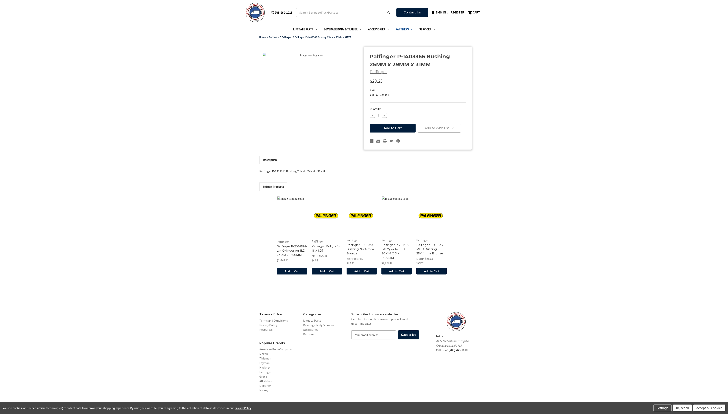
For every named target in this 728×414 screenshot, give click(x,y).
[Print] (385, 141)
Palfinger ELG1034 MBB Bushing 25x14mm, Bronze (429, 249)
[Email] (378, 141)
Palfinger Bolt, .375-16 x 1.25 (326, 248)
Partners (402, 29)
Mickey (263, 390)
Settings (662, 408)
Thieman (265, 358)
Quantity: (375, 108)
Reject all (682, 408)
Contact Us (412, 12)
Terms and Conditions (273, 320)
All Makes (265, 381)
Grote (263, 376)
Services (425, 29)
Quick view (292, 216)
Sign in (440, 12)
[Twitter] (391, 141)
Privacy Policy (268, 325)
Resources (266, 329)
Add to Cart (292, 271)
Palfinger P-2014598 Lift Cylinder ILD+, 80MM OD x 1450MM (396, 251)
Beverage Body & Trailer (341, 29)
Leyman (264, 363)
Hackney (264, 367)
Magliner (265, 385)
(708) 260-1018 (458, 350)
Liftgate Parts (303, 29)
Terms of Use (270, 314)
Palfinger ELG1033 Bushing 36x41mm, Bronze (360, 249)
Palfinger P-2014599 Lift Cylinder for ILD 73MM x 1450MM (292, 251)
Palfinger (265, 372)
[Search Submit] (388, 12)
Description (270, 160)
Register (457, 12)
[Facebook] (371, 141)
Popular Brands (272, 343)
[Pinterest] (398, 141)
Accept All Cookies (709, 408)
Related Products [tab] (273, 187)
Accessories (376, 29)
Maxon (263, 354)
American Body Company (275, 349)
